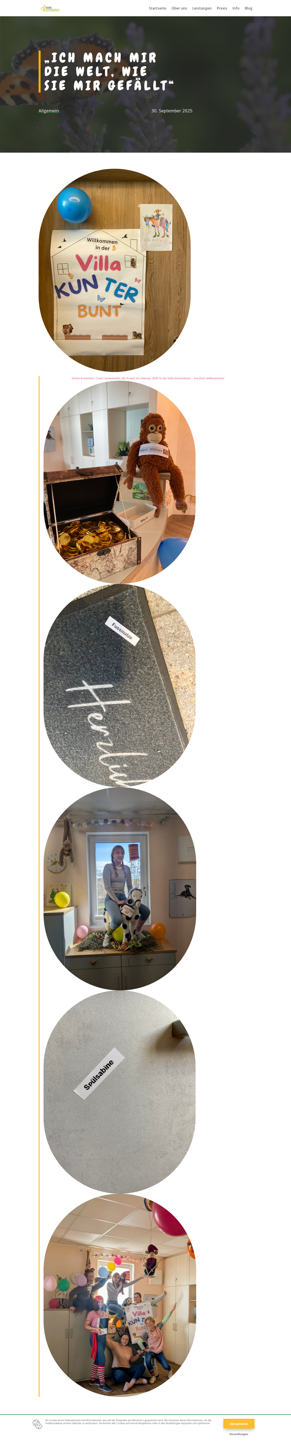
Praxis (222, 9)
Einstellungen (239, 1434)
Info (236, 9)
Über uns (179, 9)
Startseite (157, 9)
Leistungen (202, 9)
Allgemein (49, 111)
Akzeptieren (239, 1424)
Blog (248, 9)
